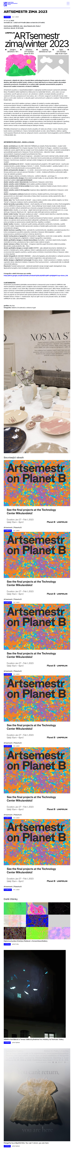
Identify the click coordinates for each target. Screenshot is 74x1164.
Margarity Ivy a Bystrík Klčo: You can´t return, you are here (26, 1143)
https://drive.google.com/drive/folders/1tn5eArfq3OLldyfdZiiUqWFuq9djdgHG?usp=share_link (36, 275)
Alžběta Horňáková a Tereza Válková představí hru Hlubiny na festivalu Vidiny (33, 1039)
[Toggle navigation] (68, 3)
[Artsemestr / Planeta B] (37, 493)
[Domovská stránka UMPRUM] (10, 4)
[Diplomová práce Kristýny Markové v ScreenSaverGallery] (37, 921)
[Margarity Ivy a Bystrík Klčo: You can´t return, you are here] (37, 1095)
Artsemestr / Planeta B (12, 527)
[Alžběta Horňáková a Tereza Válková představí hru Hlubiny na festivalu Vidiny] (35, 994)
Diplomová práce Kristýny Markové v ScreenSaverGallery (25, 941)
